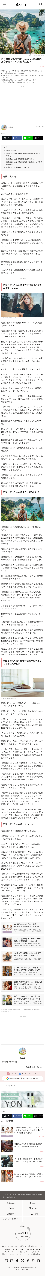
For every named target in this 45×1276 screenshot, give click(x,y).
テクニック (11, 1086)
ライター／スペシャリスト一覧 (28, 1252)
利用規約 (7, 1249)
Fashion (11, 1203)
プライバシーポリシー (32, 1249)
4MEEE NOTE (11, 1219)
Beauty (33, 1203)
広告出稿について (36, 1246)
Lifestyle (11, 1214)
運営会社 (5, 1254)
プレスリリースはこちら (10, 1246)
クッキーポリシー (10, 1252)
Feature (34, 1214)
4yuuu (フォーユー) (16, 1254)
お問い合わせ (24, 1246)
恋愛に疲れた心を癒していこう (17, 167)
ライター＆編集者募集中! (33, 1254)
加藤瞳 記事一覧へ (33, 1067)
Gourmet (33, 1208)
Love (11, 1208)
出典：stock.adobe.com (36, 55)
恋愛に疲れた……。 (13, 150)
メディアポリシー (17, 1249)
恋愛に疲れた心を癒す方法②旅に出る (20, 159)
